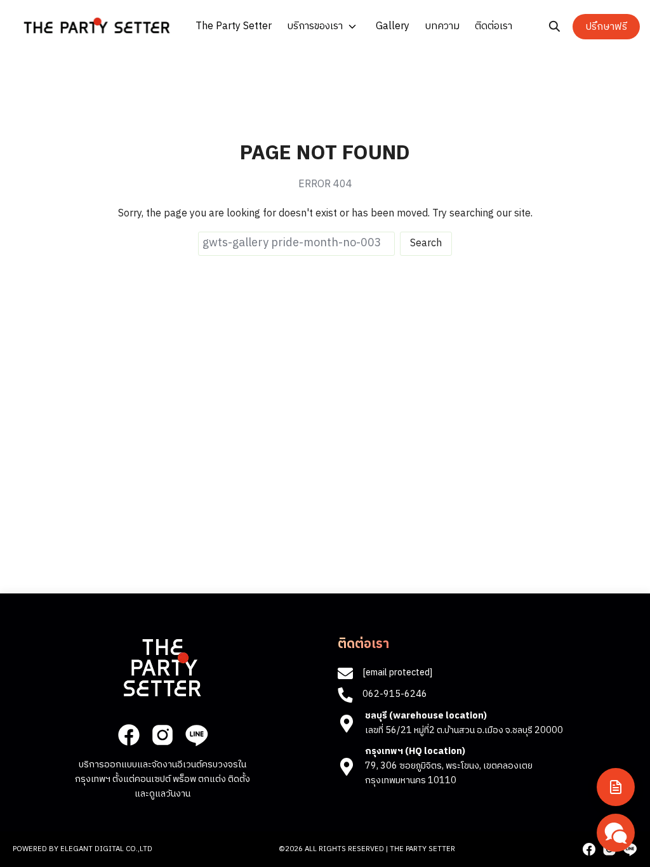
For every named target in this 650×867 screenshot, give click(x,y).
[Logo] (97, 25)
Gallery (392, 26)
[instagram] (162, 735)
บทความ (442, 26)
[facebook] (129, 735)
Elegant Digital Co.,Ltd (106, 849)
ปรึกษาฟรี (606, 27)
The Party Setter (234, 26)
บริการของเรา (315, 26)
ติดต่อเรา (493, 26)
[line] (196, 735)
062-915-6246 (394, 694)
